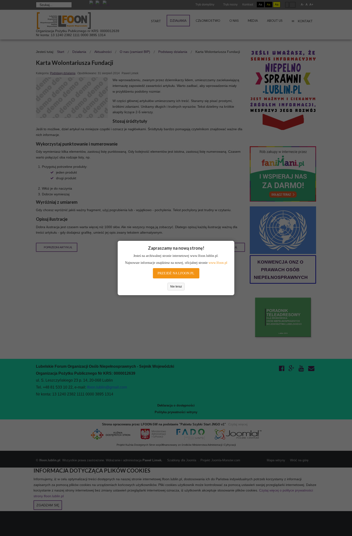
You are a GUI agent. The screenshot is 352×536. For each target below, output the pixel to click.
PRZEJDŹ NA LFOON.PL (176, 273)
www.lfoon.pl (218, 263)
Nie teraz (176, 286)
